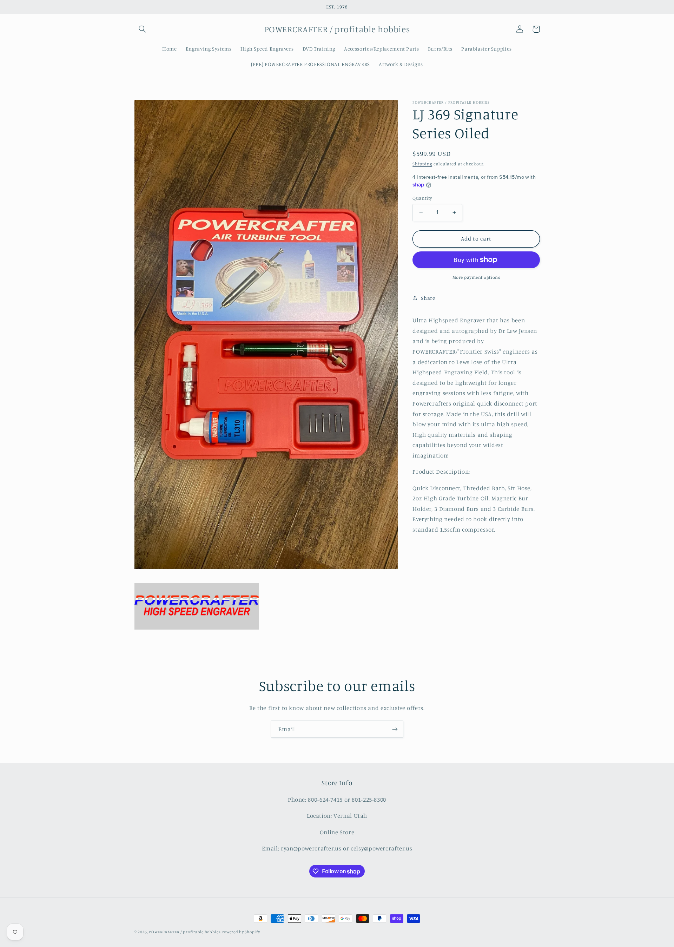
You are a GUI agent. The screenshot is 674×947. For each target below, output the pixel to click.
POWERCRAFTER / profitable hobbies (185, 931)
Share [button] (428, 298)
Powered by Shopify (241, 931)
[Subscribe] (395, 729)
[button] (142, 29)
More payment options (476, 277)
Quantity (422, 198)
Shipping (422, 163)
